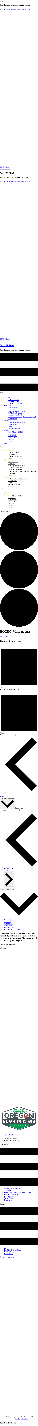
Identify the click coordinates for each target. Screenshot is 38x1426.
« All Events (4, 636)
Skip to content (5, 1)
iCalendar (7, 922)
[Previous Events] (21, 791)
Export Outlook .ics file (12, 929)
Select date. (19, 808)
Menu (2, 447)
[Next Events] (5, 793)
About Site (17, 1419)
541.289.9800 (9, 1135)
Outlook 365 (8, 924)
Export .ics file (9, 927)
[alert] (19, 667)
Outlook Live (8, 925)
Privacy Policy (24, 1419)
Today (2, 796)
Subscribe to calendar (7, 889)
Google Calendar (10, 920)
